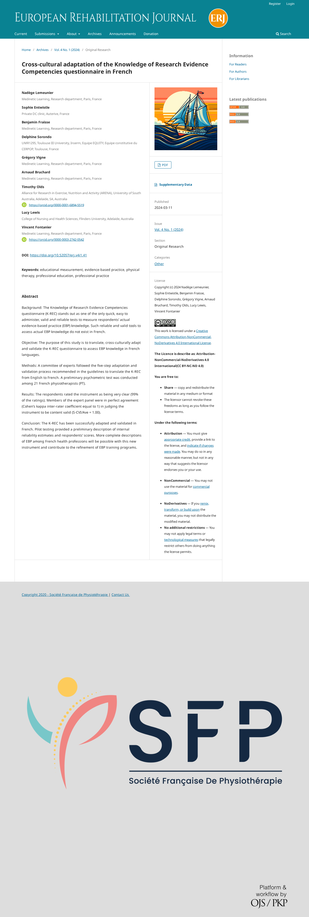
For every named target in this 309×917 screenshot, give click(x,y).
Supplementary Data (175, 184)
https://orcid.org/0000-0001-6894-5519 (56, 205)
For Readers (237, 64)
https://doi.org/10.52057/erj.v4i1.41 (58, 255)
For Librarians (239, 79)
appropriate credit (177, 439)
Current (20, 33)
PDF (164, 165)
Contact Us (121, 594)
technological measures (181, 539)
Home (26, 50)
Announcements (122, 33)
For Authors (237, 71)
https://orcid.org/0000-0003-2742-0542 (56, 239)
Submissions (45, 33)
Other (159, 263)
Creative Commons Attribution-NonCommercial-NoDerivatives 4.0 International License (182, 337)
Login (290, 3)
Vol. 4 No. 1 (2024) (67, 50)
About (72, 33)
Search (285, 33)
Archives (95, 33)
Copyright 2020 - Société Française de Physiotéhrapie (65, 594)
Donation (151, 33)
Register (275, 3)
